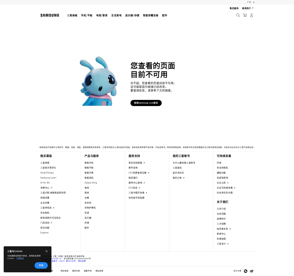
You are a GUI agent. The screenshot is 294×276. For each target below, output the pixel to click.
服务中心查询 (136, 182)
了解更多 (20, 258)
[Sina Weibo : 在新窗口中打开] (252, 271)
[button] (245, 15)
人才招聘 (221, 224)
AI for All (45, 182)
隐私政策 (99, 271)
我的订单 (177, 178)
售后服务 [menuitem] (234, 8)
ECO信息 (133, 188)
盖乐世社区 (178, 172)
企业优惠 (44, 203)
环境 (219, 163)
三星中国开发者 (137, 192)
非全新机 (44, 212)
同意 (41, 265)
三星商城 (44, 163)
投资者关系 (223, 229)
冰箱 (87, 197)
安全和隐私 (222, 167)
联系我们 (133, 178)
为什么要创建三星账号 (184, 163)
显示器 (88, 218)
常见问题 (44, 228)
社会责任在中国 (225, 192)
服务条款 (76, 271)
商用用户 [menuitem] (246, 8)
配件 (87, 228)
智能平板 (89, 167)
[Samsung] (49, 15)
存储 (87, 222)
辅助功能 (221, 172)
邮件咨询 (133, 167)
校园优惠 (44, 197)
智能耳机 (89, 178)
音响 (87, 192)
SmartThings (47, 172)
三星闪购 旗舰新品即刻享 (53, 192)
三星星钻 (177, 167)
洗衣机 (88, 203)
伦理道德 (221, 239)
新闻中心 (221, 233)
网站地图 (64, 271)
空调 (87, 212)
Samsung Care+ (48, 178)
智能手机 (89, 163)
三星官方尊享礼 (48, 167)
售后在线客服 (136, 163)
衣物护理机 (90, 207)
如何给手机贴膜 (137, 197)
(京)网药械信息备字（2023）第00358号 (58, 261)
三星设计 (221, 243)
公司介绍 (221, 208)
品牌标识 (221, 218)
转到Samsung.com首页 (146, 103)
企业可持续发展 (225, 188)
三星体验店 (46, 207)
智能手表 (89, 172)
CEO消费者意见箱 (138, 172)
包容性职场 (222, 178)
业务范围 (221, 214)
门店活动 (45, 222)
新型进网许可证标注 (50, 218)
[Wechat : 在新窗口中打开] (245, 271)
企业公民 (221, 182)
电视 (87, 188)
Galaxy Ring (91, 182)
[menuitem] (72, 15)
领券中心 (45, 188)
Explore (44, 232)
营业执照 (82, 261)
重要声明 (88, 271)
